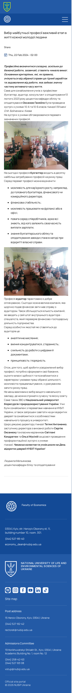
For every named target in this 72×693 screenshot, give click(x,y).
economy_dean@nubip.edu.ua (23, 544)
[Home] (7, 7)
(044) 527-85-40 (14, 539)
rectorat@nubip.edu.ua (18, 630)
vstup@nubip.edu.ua (17, 669)
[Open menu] (65, 19)
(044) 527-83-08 (14, 663)
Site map (11, 598)
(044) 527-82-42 (14, 624)
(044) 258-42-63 (14, 659)
